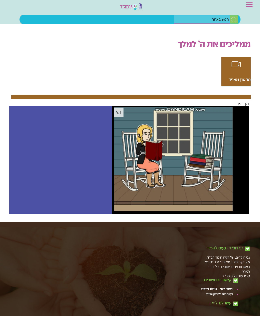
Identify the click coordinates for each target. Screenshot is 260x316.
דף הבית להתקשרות (219, 290)
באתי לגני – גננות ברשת (217, 285)
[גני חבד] (130, 8)
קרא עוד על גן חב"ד (236, 271)
